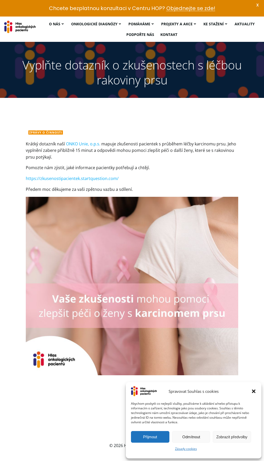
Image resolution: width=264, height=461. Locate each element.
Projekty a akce (177, 23)
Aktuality (245, 23)
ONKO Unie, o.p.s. (82, 144)
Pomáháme (139, 23)
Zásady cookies (186, 449)
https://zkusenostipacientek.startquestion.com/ (72, 178)
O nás (54, 23)
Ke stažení (213, 23)
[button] (253, 391)
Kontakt (168, 34)
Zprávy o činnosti (45, 132)
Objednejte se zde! (190, 8)
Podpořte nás (140, 34)
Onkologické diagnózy (94, 23)
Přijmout (150, 437)
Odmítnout (191, 437)
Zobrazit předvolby (232, 437)
